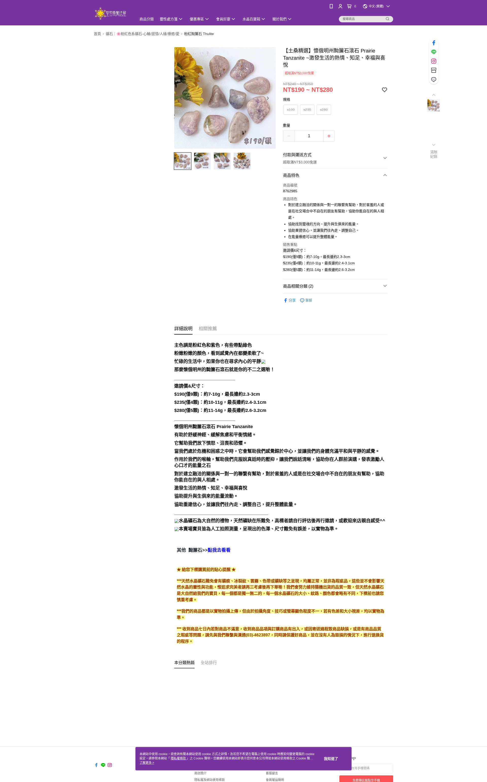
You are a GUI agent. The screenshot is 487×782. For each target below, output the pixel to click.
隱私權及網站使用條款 (209, 780)
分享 (292, 300)
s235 (307, 110)
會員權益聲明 (275, 780)
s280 (324, 110)
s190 (291, 110)
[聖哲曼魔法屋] (112, 13)
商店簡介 (200, 773)
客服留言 (272, 773)
